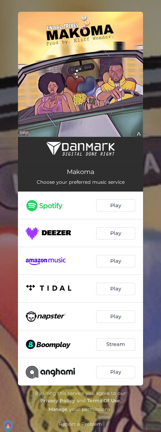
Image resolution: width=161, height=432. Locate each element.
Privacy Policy (57, 400)
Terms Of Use (103, 400)
